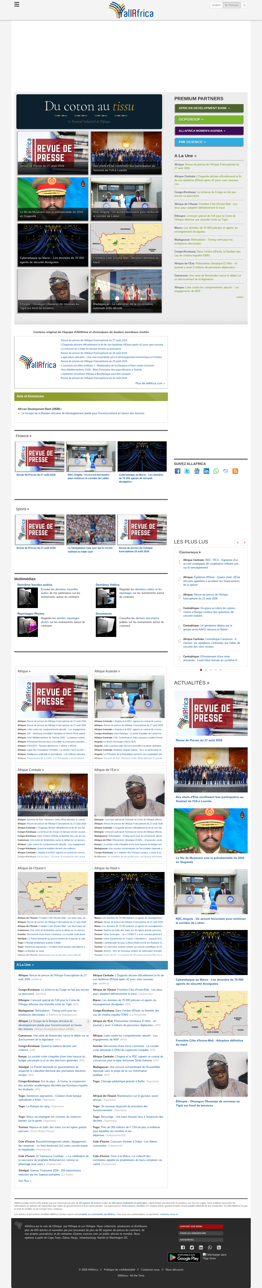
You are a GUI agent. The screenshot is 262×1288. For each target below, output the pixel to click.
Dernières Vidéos (108, 584)
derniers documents (147, 618)
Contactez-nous (150, 1269)
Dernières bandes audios (34, 584)
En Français (233, 5)
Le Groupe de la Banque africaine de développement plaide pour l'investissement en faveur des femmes (83, 413)
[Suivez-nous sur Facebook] (182, 1247)
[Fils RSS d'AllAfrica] (235, 471)
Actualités (190, 682)
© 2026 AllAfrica (88, 1269)
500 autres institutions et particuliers (129, 1203)
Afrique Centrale (29, 770)
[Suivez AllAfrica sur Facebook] (177, 471)
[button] (201, 670)
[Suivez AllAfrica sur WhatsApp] (216, 471)
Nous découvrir (174, 1269)
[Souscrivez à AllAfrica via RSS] (218, 1247)
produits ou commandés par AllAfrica (97, 1214)
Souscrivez (187, 1240)
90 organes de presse (90, 1203)
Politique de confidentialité (119, 1269)
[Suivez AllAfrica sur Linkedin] (206, 471)
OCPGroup (189, 119)
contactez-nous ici (169, 1214)
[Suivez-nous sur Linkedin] (200, 1247)
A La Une (183, 155)
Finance (22, 436)
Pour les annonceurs (193, 1233)
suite (240, 297)
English (216, 5)
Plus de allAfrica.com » (150, 383)
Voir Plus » (24, 1180)
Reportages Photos (30, 613)
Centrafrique (188, 552)
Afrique (23, 671)
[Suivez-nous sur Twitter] (191, 1247)
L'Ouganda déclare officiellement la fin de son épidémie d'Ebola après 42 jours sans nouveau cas (208, 180)
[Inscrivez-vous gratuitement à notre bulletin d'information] (225, 471)
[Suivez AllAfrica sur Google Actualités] (197, 471)
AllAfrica (131, 10)
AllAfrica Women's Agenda (200, 130)
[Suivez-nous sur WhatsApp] (209, 1247)
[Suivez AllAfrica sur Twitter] (187, 471)
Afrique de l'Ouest (30, 868)
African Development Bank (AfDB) (39, 408)
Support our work (191, 1226)
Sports (21, 509)
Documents (104, 613)
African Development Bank (203, 108)
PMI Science (191, 142)
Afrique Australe (105, 671)
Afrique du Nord (105, 868)
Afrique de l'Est (105, 770)
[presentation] (238, 542)
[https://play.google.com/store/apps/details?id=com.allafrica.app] (184, 1258)
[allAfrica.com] (37, 362)
